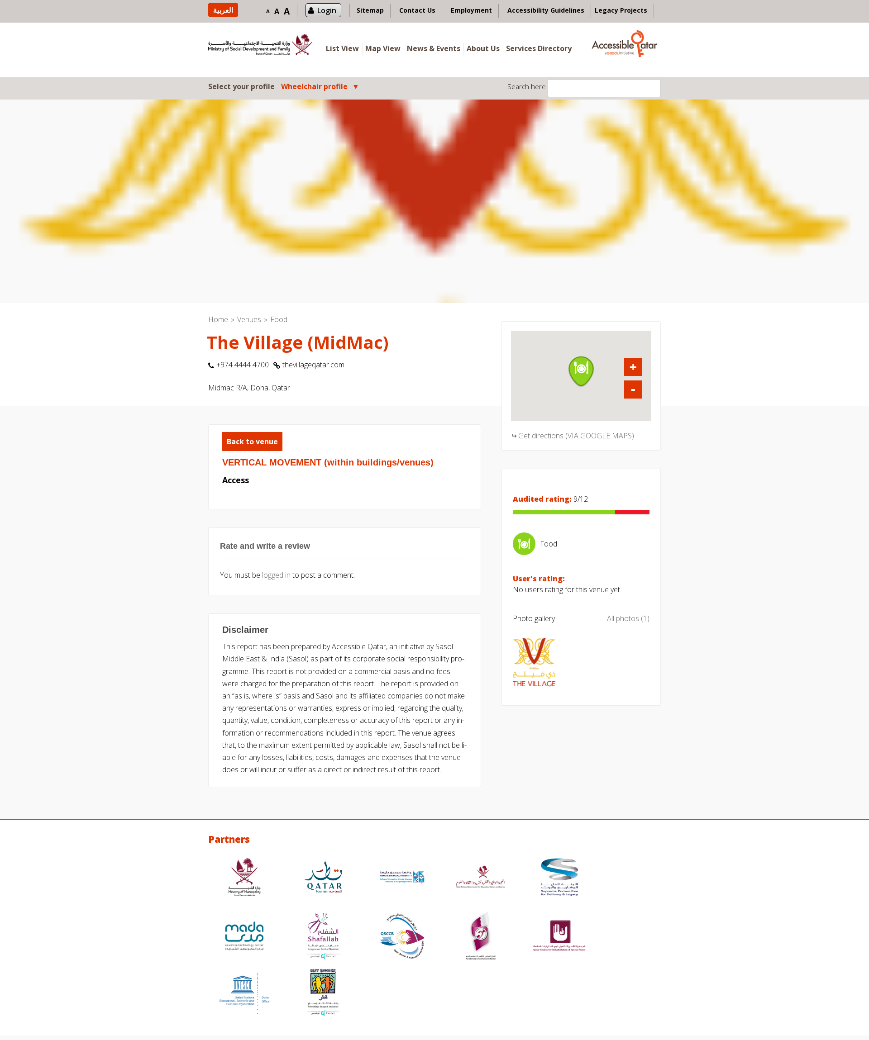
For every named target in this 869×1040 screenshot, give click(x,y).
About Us (483, 48)
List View (342, 48)
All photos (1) (628, 618)
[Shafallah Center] (323, 937)
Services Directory (539, 48)
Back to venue (252, 441)
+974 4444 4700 (242, 365)
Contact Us (417, 10)
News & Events (433, 48)
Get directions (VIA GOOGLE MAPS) (576, 436)
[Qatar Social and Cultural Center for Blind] (402, 937)
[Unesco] (244, 993)
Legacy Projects (621, 10)
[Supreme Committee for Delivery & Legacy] (559, 878)
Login (326, 10)
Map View (383, 48)
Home (218, 319)
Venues (249, 319)
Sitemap (370, 10)
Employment (471, 10)
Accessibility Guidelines (545, 10)
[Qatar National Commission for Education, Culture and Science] (481, 878)
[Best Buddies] (323, 993)
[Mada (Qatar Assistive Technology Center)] (244, 937)
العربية (223, 10)
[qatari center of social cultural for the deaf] (481, 937)
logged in (276, 575)
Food (278, 319)
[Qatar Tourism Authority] (323, 878)
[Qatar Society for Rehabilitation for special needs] (559, 937)
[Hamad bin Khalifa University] (402, 878)
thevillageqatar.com (313, 365)
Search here (526, 86)
